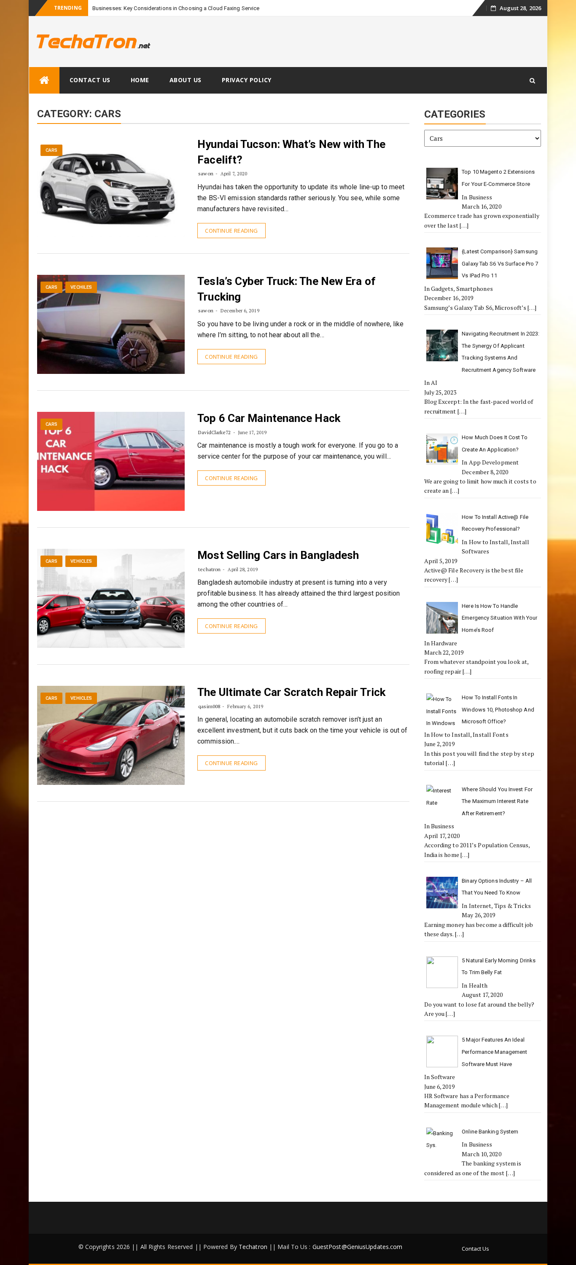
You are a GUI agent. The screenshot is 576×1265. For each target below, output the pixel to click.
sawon (205, 173)
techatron (209, 569)
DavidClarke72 (214, 432)
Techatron (253, 1247)
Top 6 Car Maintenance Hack (268, 418)
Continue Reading (231, 230)
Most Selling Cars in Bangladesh (278, 555)
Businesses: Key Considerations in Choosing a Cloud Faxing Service (176, 8)
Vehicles (81, 561)
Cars (51, 150)
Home (140, 80)
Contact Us (90, 80)
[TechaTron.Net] (44, 80)
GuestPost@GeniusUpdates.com (357, 1247)
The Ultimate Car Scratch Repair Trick (291, 692)
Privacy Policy (247, 80)
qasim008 (209, 706)
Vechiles (81, 287)
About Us (186, 80)
